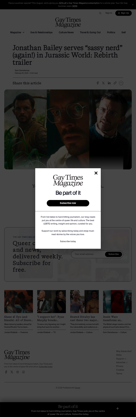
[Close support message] (96, 173)
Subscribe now (68, 203)
